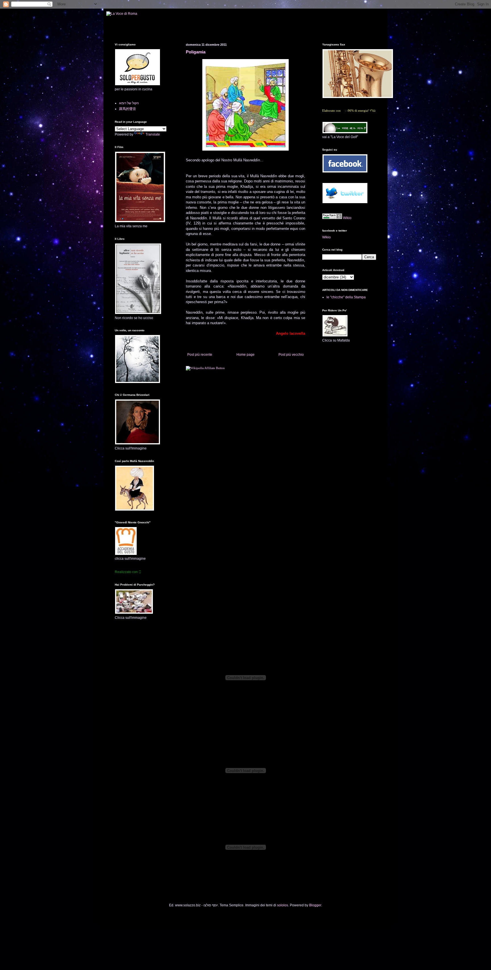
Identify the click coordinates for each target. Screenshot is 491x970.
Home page (245, 355)
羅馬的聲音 (127, 109)
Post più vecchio (291, 355)
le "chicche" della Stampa (346, 297)
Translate (152, 134)
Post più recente (199, 355)
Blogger (315, 905)
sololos (282, 905)
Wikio (347, 218)
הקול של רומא (129, 103)
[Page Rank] (332, 218)
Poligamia (195, 51)
